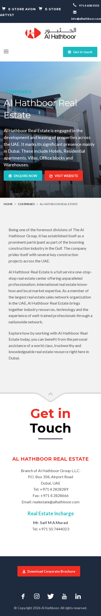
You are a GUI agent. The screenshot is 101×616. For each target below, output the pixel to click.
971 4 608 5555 (88, 5)
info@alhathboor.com (86, 18)
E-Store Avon (22, 9)
